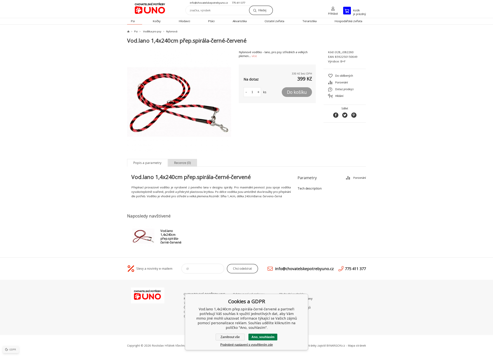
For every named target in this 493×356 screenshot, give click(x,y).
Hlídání (339, 96)
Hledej (262, 10)
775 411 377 (238, 2)
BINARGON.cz (335, 345)
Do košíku (297, 92)
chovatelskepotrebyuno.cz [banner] (150, 9)
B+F (342, 61)
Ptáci (211, 21)
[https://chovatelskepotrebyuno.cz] (128, 31)
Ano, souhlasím (263, 337)
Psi (133, 21)
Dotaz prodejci (344, 89)
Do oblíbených (344, 75)
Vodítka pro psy (152, 31)
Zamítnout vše (230, 337)
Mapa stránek (357, 345)
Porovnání (341, 82)
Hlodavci (184, 21)
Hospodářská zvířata (348, 21)
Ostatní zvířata (274, 21)
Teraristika (309, 21)
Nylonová (171, 31)
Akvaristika (240, 21)
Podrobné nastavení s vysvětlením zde (246, 344)
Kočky (157, 21)
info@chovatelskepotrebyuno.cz (209, 2)
